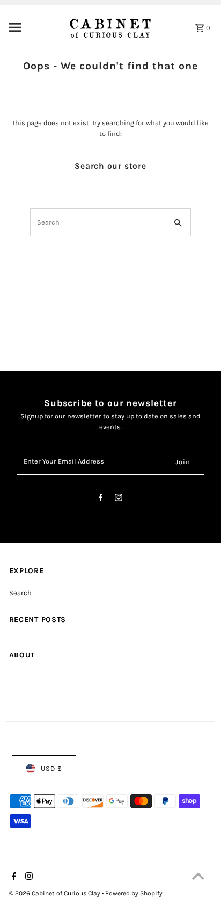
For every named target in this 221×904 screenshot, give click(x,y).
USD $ (51, 768)
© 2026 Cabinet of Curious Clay (55, 893)
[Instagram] (118, 499)
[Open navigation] (32, 27)
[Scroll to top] (198, 876)
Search (20, 593)
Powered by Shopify (134, 893)
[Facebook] (101, 499)
